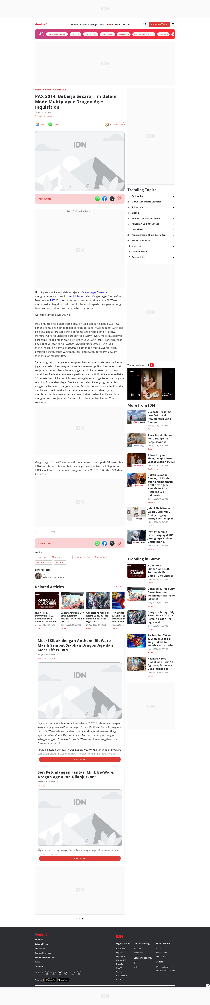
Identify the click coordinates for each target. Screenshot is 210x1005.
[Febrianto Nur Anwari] (38, 575)
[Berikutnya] (125, 604)
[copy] (119, 198)
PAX (52, 300)
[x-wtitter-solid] (112, 198)
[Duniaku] (41, 24)
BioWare (102, 292)
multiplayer (76, 296)
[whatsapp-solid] (97, 198)
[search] (145, 24)
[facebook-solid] (104, 198)
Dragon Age (88, 292)
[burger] (173, 24)
